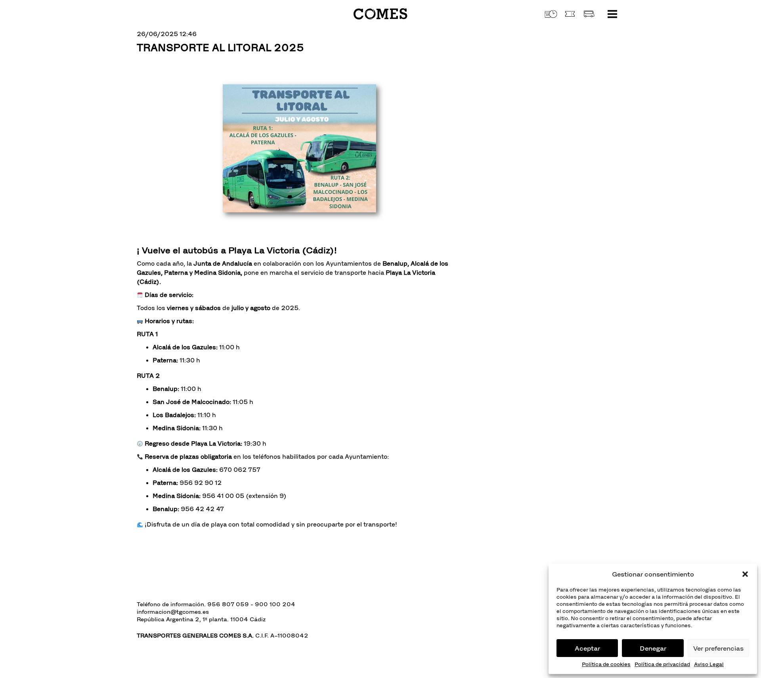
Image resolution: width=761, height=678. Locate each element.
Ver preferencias (718, 648)
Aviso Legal (709, 664)
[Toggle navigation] (612, 13)
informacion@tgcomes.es (173, 612)
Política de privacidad (662, 664)
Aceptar (587, 648)
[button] (745, 574)
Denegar (653, 648)
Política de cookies (606, 664)
